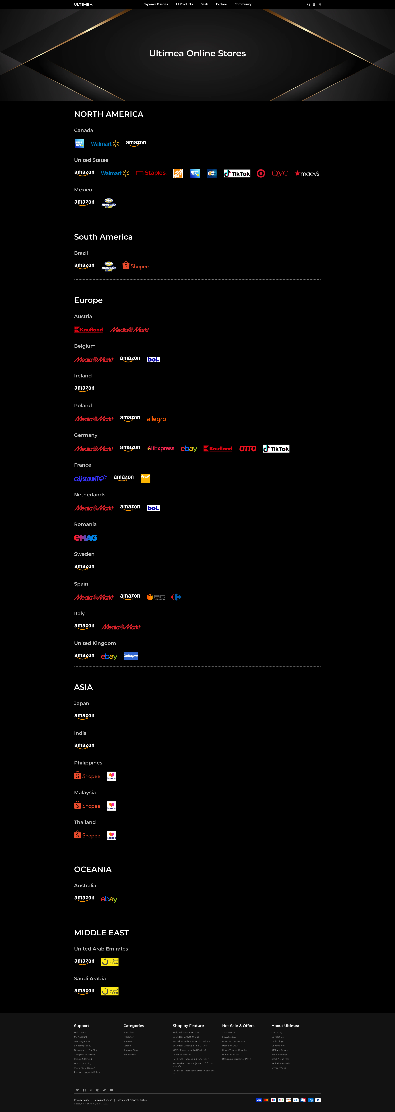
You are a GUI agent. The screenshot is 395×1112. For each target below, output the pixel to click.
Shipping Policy (82, 1045)
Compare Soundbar (84, 1054)
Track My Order (82, 1041)
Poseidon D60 (229, 1045)
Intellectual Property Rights (132, 1100)
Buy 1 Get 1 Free (230, 1054)
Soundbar (128, 1032)
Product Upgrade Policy (87, 1072)
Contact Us (278, 1036)
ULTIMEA (85, 1104)
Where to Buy (279, 1054)
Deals (204, 4)
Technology (278, 1041)
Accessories (129, 1054)
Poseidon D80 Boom (233, 1041)
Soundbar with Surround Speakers (191, 1041)
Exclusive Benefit (281, 1063)
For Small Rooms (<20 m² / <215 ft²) (192, 1059)
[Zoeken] (308, 4)
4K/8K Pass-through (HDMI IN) (189, 1050)
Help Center (80, 1032)
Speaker (127, 1041)
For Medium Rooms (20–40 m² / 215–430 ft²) (192, 1065)
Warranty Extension (84, 1067)
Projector (128, 1036)
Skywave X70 (229, 1032)
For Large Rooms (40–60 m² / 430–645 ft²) (194, 1072)
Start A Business (280, 1059)
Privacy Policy (81, 1100)
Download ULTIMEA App (87, 1050)
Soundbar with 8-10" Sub (186, 1036)
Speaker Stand (131, 1050)
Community (243, 4)
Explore (221, 4)
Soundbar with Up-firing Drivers (190, 1045)
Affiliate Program (281, 1050)
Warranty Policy (82, 1063)
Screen (127, 1045)
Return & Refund (83, 1059)
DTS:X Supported (182, 1054)
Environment (279, 1067)
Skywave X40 (229, 1036)
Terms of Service (103, 1100)
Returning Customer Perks (236, 1059)
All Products (184, 4)
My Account (80, 1036)
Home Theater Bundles (234, 1050)
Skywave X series (156, 4)
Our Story (277, 1032)
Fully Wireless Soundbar (186, 1032)
